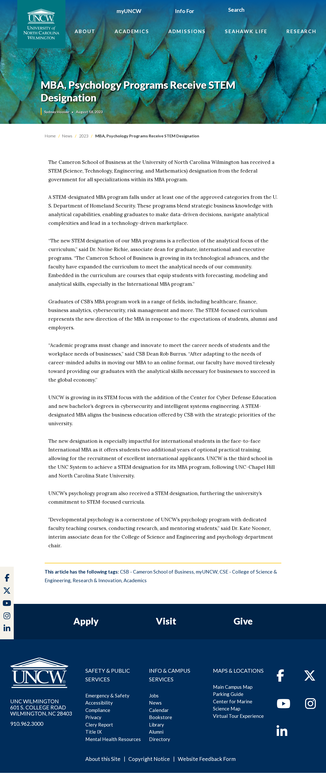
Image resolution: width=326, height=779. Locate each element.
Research (302, 31)
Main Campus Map (232, 687)
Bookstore (160, 717)
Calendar (159, 710)
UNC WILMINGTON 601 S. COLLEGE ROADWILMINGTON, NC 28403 (41, 707)
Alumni (156, 732)
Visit (166, 621)
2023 (83, 135)
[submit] (250, 10)
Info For (184, 11)
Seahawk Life (246, 31)
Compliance (97, 710)
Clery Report (99, 725)
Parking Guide (228, 694)
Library (156, 725)
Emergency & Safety (107, 695)
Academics (132, 31)
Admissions (187, 31)
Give (243, 621)
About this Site (102, 759)
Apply (86, 621)
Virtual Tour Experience (238, 716)
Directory (159, 739)
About (85, 31)
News (67, 135)
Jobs (154, 695)
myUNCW (129, 11)
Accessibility (99, 703)
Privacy (93, 717)
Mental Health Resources (113, 739)
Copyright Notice (149, 759)
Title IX (93, 732)
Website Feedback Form (207, 759)
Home (50, 135)
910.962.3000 (26, 724)
